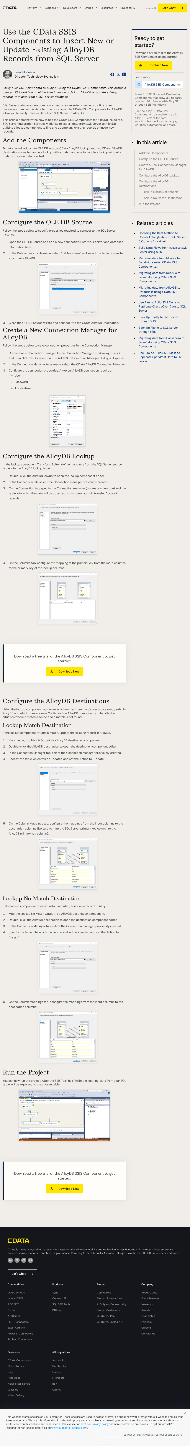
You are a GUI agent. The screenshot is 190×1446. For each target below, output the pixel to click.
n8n (54, 1383)
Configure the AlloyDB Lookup (159, 175)
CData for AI (127, 7)
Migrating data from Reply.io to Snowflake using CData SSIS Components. (159, 277)
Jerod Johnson (25, 72)
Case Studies (16, 1366)
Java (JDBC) (15, 1298)
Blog (10, 1372)
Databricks (59, 1366)
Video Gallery (16, 1395)
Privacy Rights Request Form (69, 1427)
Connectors (104, 1292)
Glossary (13, 1389)
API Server (14, 1316)
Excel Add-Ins (16, 1327)
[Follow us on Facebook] (112, 74)
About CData (149, 1292)
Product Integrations (109, 1298)
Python (12, 1310)
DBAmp (57, 1310)
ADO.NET (13, 1304)
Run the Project (149, 204)
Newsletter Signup (19, 1383)
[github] (23, 1260)
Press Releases (150, 1298)
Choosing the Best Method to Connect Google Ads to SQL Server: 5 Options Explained (162, 237)
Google (56, 1372)
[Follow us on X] (118, 74)
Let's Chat (169, 8)
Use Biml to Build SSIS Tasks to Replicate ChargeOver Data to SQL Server (162, 306)
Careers (146, 1327)
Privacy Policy (100, 1424)
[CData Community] (30, 1260)
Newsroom (147, 1304)
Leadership (148, 1316)
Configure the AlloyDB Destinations (154, 183)
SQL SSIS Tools (61, 1304)
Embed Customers (108, 1310)
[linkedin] (10, 1260)
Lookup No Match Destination (162, 198)
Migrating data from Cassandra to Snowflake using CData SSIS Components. (161, 342)
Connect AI (59, 1298)
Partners (146, 1322)
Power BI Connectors (20, 1333)
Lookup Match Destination (160, 192)
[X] (17, 1260)
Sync (55, 1292)
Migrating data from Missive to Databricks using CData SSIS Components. (159, 262)
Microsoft (58, 1377)
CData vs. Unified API (109, 1322)
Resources (14, 1377)
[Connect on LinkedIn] (124, 74)
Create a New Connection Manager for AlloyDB (162, 167)
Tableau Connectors (20, 1339)
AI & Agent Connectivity (111, 1304)
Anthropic (58, 1360)
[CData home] (12, 8)
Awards (145, 1310)
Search (149, 8)
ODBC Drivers (16, 1292)
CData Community (19, 1360)
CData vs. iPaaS (106, 1316)
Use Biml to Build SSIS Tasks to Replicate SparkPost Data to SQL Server (161, 357)
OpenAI (56, 1389)
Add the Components (153, 153)
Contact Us (148, 1333)
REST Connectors (18, 1322)
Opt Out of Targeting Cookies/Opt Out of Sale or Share (153, 1434)
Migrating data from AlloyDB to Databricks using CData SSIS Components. (159, 292)
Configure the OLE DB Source (158, 159)
